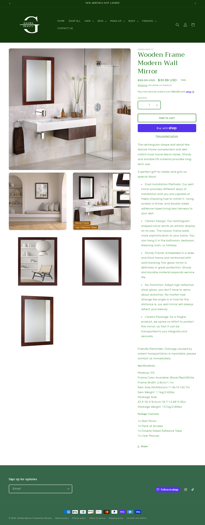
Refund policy (62, 518)
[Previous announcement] (9, 3)
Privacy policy (79, 518)
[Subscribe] (68, 489)
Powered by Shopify (42, 518)
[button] (89, 21)
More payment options (167, 136)
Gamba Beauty (24, 518)
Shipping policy (116, 518)
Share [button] (144, 446)
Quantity (142, 98)
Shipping (142, 85)
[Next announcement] (195, 3)
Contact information (137, 518)
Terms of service (97, 518)
